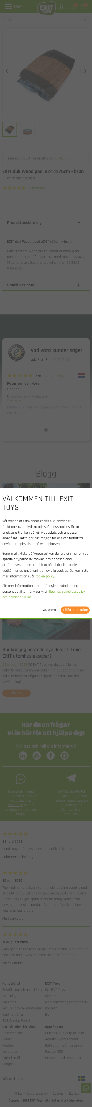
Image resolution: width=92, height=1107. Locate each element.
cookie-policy (44, 576)
